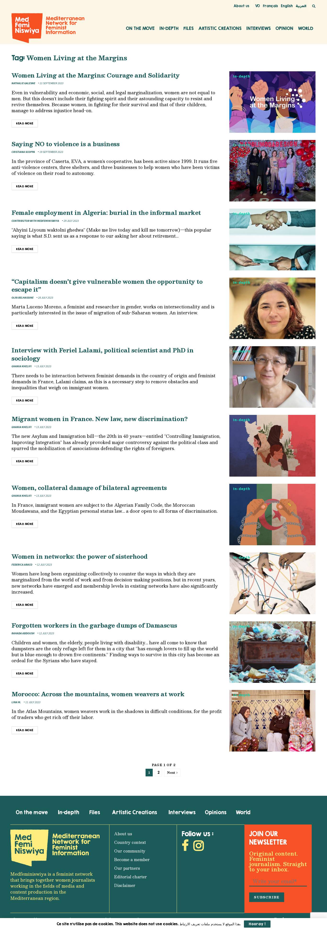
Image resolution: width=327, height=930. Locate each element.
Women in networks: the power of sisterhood (79, 556)
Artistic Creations (220, 28)
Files (188, 28)
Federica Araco (21, 565)
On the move (140, 28)
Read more (27, 122)
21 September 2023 (51, 83)
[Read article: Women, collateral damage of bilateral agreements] (272, 514)
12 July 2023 (44, 565)
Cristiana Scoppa (23, 152)
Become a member (132, 859)
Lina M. (16, 702)
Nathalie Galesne (23, 83)
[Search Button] (314, 6)
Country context (130, 842)
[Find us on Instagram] (198, 847)
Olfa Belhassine (22, 298)
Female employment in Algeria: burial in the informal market (106, 212)
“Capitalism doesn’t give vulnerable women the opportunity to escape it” (107, 285)
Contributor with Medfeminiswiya (35, 221)
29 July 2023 (71, 221)
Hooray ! (257, 924)
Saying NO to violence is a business (65, 144)
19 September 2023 (51, 152)
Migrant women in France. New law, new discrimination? (99, 418)
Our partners (127, 868)
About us (241, 6)
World (305, 28)
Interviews (258, 28)
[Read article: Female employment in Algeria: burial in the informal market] (272, 239)
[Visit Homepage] (48, 28)
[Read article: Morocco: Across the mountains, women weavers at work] (272, 721)
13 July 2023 (43, 366)
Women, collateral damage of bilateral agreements (89, 487)
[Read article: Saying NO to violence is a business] (272, 170)
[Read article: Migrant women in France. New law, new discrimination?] (272, 445)
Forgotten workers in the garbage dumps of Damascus (94, 625)
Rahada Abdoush (22, 633)
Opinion (284, 28)
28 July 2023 (45, 298)
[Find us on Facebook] (185, 847)
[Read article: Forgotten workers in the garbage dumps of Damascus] (272, 652)
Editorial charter (130, 877)
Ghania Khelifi (21, 366)
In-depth (169, 28)
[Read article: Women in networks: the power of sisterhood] (272, 583)
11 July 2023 (32, 702)
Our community (129, 851)
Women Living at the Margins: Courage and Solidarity (95, 75)
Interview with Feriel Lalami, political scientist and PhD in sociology (102, 354)
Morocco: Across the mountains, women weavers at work (97, 694)
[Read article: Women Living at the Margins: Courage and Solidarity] (272, 102)
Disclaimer (124, 885)
